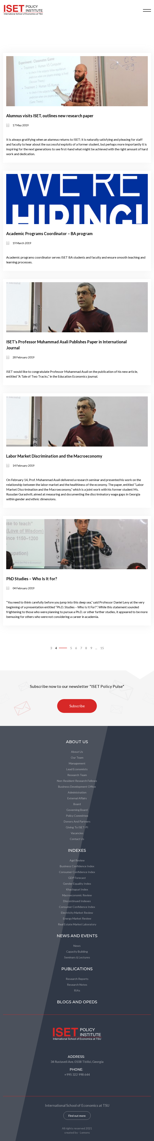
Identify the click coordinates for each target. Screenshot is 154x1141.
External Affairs (77, 798)
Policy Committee (77, 815)
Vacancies (77, 833)
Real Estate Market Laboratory (77, 924)
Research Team (77, 775)
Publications (77, 968)
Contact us (77, 839)
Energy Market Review (77, 918)
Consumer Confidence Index (77, 872)
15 (102, 648)
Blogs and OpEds (77, 1002)
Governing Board (77, 810)
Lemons (85, 1132)
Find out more (77, 1115)
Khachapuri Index (77, 889)
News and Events (77, 935)
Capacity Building (77, 951)
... (96, 648)
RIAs (77, 990)
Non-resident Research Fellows (77, 780)
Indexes (77, 850)
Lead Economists (77, 769)
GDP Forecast (77, 877)
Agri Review (77, 860)
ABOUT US (77, 741)
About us (77, 751)
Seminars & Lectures (77, 957)
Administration (77, 792)
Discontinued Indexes (77, 901)
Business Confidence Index (77, 866)
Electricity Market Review (77, 912)
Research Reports (77, 978)
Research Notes (77, 984)
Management (77, 763)
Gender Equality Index (77, 883)
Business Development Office (77, 786)
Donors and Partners (77, 821)
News (77, 945)
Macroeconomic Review (77, 895)
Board (77, 804)
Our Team (77, 757)
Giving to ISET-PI (77, 827)
